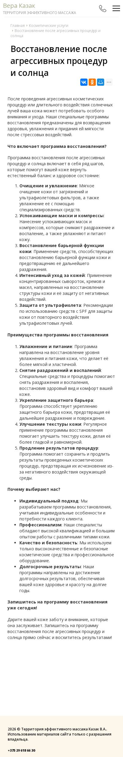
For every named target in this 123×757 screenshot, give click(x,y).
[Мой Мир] (100, 82)
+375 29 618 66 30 (21, 750)
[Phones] (102, 8)
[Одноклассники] (92, 82)
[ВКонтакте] (83, 82)
